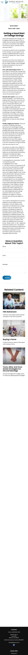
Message (5, 264)
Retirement (14, 653)
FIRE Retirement (10, 312)
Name (4, 246)
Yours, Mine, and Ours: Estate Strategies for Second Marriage (12, 369)
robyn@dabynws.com (14, 642)
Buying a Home (9, 339)
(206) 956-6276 (16, 632)
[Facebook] (14, 645)
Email (4, 255)
